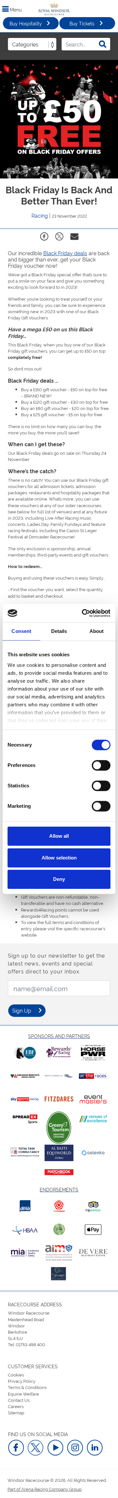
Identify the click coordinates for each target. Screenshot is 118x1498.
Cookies (16, 1374)
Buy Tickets (81, 23)
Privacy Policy (21, 1381)
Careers (16, 1406)
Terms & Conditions (27, 1387)
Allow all (59, 836)
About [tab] (96, 631)
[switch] (101, 765)
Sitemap (16, 1412)
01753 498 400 (30, 1344)
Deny (59, 879)
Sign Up (21, 1010)
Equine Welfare (23, 1394)
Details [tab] (59, 631)
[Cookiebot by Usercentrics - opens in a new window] (83, 613)
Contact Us (19, 1400)
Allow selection (59, 857)
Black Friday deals (65, 253)
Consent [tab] (21, 631)
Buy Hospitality (26, 23)
